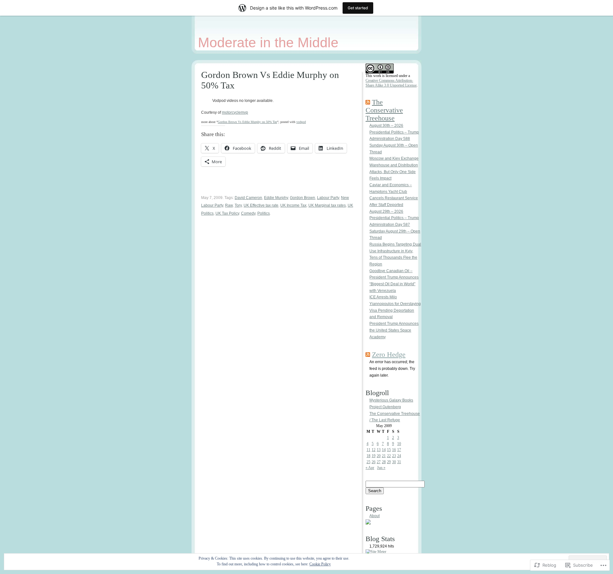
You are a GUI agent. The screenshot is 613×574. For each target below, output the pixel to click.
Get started (358, 7)
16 (394, 450)
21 (384, 456)
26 (373, 462)
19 (373, 456)
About (374, 516)
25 (368, 462)
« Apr (370, 467)
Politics (263, 213)
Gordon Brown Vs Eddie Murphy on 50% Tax (247, 122)
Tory (238, 205)
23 (394, 456)
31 (399, 462)
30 (394, 462)
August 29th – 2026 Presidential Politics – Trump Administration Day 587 (394, 218)
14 (384, 450)
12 (373, 450)
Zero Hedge (388, 354)
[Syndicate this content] (368, 102)
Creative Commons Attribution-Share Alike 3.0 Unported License (391, 83)
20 (379, 456)
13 (379, 450)
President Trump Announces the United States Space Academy (394, 330)
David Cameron (248, 197)
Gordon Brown (302, 197)
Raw (229, 205)
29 (389, 462)
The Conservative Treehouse (384, 110)
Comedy (248, 213)
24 (399, 456)
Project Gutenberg (385, 407)
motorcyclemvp (235, 112)
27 (379, 462)
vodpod (301, 122)
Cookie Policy (320, 564)
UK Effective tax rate (261, 205)
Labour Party (328, 197)
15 (389, 450)
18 (368, 456)
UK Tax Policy (227, 213)
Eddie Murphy (276, 197)
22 (389, 456)
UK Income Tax (293, 205)
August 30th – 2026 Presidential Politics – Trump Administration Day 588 (394, 132)
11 (368, 450)
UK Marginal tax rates (327, 205)
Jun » (381, 467)
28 (384, 462)
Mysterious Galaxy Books (391, 400)
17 (399, 450)
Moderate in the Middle (268, 42)
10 (399, 443)
